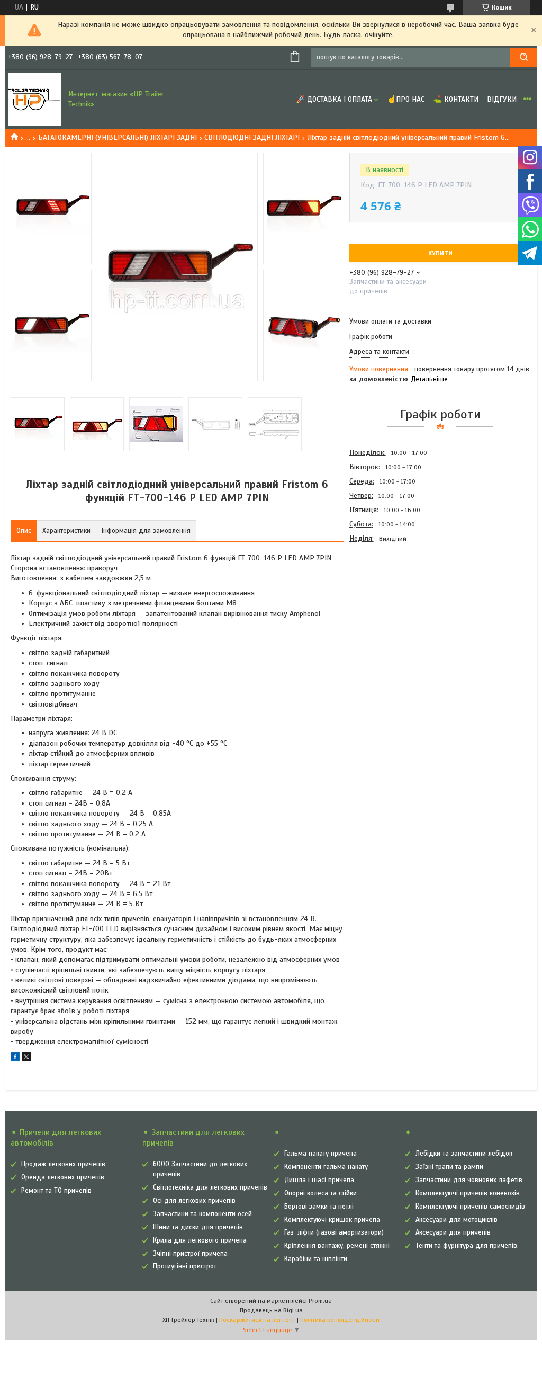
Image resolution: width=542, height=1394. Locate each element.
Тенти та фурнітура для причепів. (467, 1245)
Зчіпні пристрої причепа (190, 1253)
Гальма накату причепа (320, 1153)
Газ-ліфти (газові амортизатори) (334, 1232)
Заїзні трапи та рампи (449, 1167)
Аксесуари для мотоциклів (456, 1220)
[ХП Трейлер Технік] (34, 99)
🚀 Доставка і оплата (334, 99)
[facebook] (15, 1058)
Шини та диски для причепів (198, 1227)
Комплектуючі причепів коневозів (467, 1193)
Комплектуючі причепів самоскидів (470, 1206)
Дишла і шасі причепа (319, 1180)
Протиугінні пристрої (184, 1266)
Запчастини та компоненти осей (202, 1214)
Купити (440, 253)
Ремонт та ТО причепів (56, 1190)
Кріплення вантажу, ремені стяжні (337, 1245)
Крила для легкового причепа (200, 1240)
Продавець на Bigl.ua (271, 1310)
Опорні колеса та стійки (320, 1193)
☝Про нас (405, 99)
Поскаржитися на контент (257, 1320)
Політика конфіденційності (340, 1320)
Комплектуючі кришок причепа (332, 1220)
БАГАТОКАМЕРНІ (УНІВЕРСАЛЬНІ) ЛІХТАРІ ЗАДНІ (117, 137)
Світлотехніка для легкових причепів (210, 1187)
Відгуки (502, 99)
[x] (26, 1058)
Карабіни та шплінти (315, 1259)
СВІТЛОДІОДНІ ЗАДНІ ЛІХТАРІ (252, 137)
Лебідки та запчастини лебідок (463, 1153)
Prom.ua (320, 1300)
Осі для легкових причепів (194, 1200)
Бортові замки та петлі (319, 1206)
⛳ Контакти (455, 99)
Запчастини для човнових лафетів (468, 1180)
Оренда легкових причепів (62, 1177)
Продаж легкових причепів (63, 1164)
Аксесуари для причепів (453, 1232)
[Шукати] (523, 57)
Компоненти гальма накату (326, 1167)
